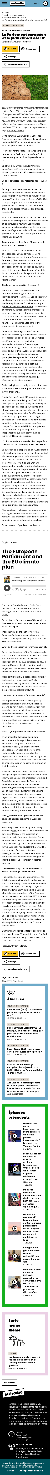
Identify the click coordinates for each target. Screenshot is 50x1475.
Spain (31, 837)
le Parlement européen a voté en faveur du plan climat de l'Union (23, 169)
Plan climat (18, 981)
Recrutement (21, 1435)
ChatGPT (6, 981)
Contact (19, 1432)
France (8, 406)
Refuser (11, 1471)
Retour (11, 1382)
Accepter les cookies (31, 1471)
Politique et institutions (13, 25)
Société (12, 1353)
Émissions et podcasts (13, 15)
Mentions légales (23, 1440)
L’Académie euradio (24, 1437)
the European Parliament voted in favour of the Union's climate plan (23, 635)
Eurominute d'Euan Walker (14, 17)
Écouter (12, 49)
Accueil (5, 12)
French (5, 781)
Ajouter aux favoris (17, 64)
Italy (14, 830)
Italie (18, 400)
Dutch (40, 777)
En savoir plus (35, 1467)
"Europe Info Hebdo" (30, 513)
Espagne (21, 406)
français (20, 344)
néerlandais (8, 344)
